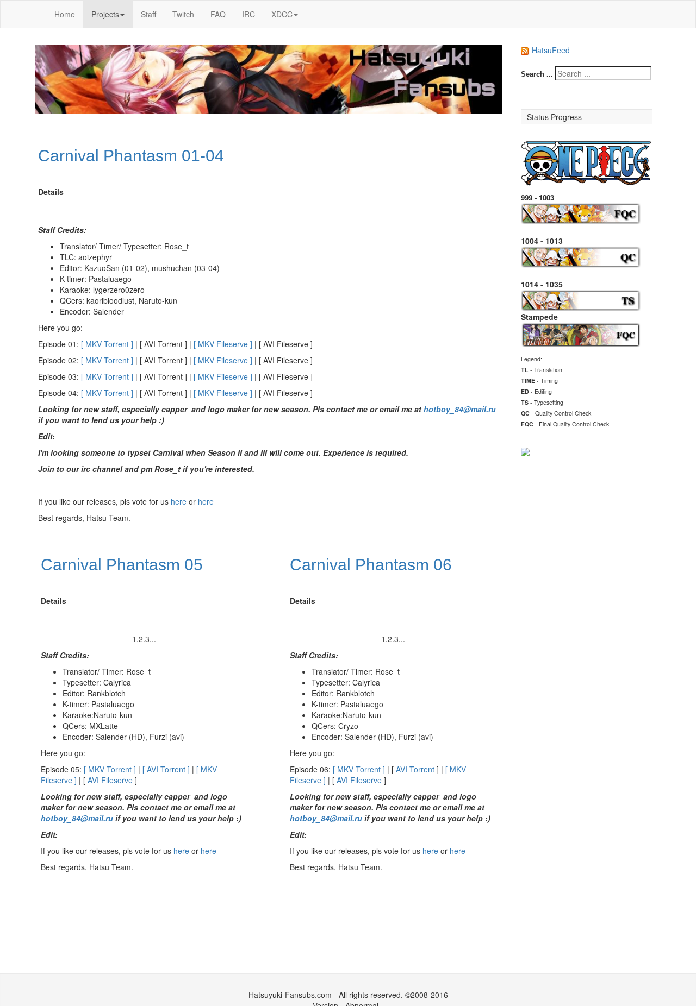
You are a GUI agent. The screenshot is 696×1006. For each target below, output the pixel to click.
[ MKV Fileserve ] (223, 343)
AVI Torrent (415, 769)
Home (64, 14)
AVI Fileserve (110, 780)
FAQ (218, 14)
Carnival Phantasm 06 (371, 565)
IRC (248, 14)
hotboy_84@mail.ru (460, 409)
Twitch (183, 14)
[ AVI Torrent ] (166, 769)
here (179, 501)
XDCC (282, 14)
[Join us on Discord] (525, 450)
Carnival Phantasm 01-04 (131, 156)
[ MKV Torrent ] (107, 343)
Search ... (537, 74)
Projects (105, 14)
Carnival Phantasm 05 (122, 565)
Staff (148, 14)
